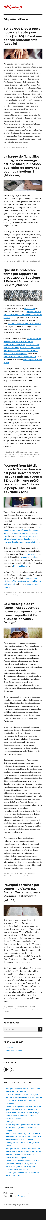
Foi (17, 147)
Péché (14, 454)
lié (25, 456)
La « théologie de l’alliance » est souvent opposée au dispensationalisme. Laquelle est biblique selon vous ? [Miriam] (23, 613)
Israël (28, 592)
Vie (19, 147)
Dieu (19, 592)
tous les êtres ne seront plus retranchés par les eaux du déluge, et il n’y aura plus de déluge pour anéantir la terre (21, 539)
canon (35, 1009)
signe (29, 595)
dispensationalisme (17, 876)
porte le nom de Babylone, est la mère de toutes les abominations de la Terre (22, 341)
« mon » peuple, (30, 554)
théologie (27, 876)
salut (20, 595)
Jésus (25, 452)
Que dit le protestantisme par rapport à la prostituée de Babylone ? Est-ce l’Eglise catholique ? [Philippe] (22, 277)
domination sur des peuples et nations (20, 356)
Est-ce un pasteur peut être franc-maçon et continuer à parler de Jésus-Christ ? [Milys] (23, 1127)
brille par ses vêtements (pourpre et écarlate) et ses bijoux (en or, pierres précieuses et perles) (22, 350)
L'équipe (9, 1121)
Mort (29, 452)
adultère (24, 454)
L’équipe (9, 1048)
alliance (25, 147)
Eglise (24, 592)
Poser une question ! (14, 1051)
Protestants (31, 873)
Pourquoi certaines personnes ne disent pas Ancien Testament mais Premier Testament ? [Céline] (22, 892)
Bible (19, 261)
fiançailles (32, 261)
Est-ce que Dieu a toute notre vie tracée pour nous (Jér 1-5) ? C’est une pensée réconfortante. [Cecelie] (23, 36)
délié (5, 456)
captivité (37, 454)
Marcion (6, 1011)
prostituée (30, 456)
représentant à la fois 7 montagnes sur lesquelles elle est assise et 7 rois (23, 314)
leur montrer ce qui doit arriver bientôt (24, 323)
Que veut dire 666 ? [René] (17, 1169)
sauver (24, 595)
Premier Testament (18, 1009)
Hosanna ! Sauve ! (20, 566)
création (14, 595)
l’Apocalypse (29, 308)
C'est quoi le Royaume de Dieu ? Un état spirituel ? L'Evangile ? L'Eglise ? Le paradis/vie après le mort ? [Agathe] (22, 1163)
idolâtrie (21, 456)
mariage (39, 261)
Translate (22, 1196)
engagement (12, 456)
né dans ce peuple (28, 557)
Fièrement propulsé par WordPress (17, 1205)
